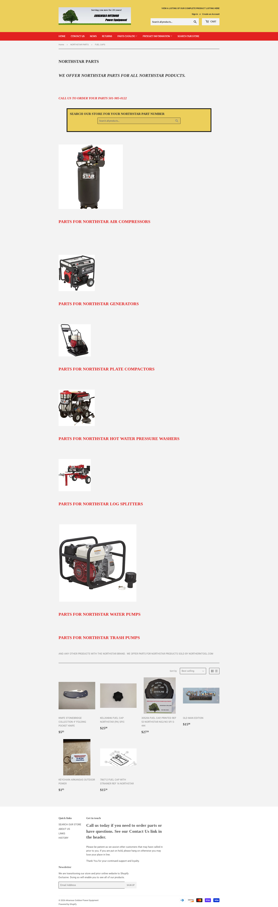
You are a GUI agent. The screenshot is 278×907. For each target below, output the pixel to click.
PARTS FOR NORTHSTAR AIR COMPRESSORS (104, 221)
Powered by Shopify (68, 904)
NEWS (93, 36)
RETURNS (107, 36)
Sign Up (130, 885)
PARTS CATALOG (126, 36)
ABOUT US (64, 829)
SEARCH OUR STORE (188, 36)
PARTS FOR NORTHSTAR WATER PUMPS (99, 614)
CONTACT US (78, 36)
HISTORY (63, 837)
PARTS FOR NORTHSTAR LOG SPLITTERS (101, 504)
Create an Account (210, 14)
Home (61, 44)
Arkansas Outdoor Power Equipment (82, 900)
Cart (213, 21)
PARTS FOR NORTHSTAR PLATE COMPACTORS (106, 369)
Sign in (195, 14)
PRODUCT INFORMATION (156, 36)
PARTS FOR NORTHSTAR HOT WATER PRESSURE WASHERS (119, 438)
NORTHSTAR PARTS (79, 44)
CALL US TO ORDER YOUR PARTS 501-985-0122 (93, 98)
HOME (62, 36)
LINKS (62, 833)
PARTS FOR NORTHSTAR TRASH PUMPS (99, 637)
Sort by (173, 671)
